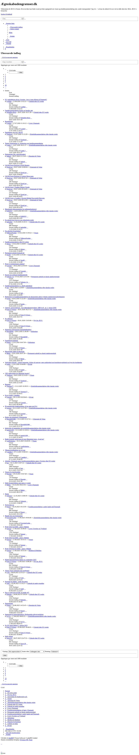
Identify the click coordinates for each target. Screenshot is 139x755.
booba (8, 298)
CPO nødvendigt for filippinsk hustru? (17, 373)
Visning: (5, 651)
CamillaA (10, 452)
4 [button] (5, 80)
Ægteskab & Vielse (34, 156)
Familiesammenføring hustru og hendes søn (19, 110)
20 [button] (6, 85)
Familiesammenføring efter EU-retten (17, 242)
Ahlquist (9, 496)
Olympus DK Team (26, 740)
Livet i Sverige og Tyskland (38, 529)
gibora (9, 244)
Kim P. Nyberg (11, 309)
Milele (9, 485)
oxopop (9, 408)
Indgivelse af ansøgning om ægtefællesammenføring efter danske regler (28, 428)
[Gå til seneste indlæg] (26, 107)
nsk (8, 287)
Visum (36, 233)
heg (8, 463)
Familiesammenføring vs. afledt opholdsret (18, 286)
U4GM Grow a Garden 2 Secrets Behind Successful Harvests (25, 198)
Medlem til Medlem (35, 550)
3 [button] (5, 78)
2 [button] (5, 76)
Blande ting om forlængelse (14, 516)
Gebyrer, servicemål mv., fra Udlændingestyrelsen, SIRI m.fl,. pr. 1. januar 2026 (30, 308)
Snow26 (9, 638)
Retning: (48, 651)
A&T (8, 583)
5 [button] (5, 82)
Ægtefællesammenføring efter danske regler (44, 134)
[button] (5, 68)
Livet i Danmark (34, 123)
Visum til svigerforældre (12, 472)
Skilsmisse (34, 331)
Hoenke (9, 474)
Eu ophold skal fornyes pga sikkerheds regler (19, 220)
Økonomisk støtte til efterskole (14, 351)
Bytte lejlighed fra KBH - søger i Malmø (18, 549)
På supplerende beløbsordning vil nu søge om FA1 (21, 406)
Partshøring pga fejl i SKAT (14, 132)
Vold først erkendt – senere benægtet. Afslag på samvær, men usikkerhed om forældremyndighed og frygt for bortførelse (43, 362)
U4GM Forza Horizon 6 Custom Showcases (19, 176)
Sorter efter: (26, 651)
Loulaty (9, 123)
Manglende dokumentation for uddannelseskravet (21, 209)
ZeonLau (9, 167)
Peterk (9, 342)
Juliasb (9, 156)
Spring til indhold (6, 14)
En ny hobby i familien (12, 395)
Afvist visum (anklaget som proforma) (17, 570)
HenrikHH (10, 331)
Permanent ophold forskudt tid (14, 253)
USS (8, 572)
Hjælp (7, 494)
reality (8, 364)
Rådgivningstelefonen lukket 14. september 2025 (20, 560)
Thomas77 (10, 386)
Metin (8, 353)
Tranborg (9, 134)
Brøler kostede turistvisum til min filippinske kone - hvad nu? (24, 439)
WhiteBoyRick (11, 112)
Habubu (9, 594)
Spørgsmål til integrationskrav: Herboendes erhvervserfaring (24, 614)
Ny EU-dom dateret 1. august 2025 (16, 625)
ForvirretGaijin (11, 518)
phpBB (10, 738)
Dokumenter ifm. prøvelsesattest (15, 154)
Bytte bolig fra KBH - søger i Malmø (17, 527)
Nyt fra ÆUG (38, 320)
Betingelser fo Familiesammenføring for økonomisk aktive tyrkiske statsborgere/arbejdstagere (35, 297)
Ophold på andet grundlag (35, 583)
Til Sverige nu (9, 505)
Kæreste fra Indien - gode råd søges (16, 581)
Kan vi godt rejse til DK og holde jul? (17, 592)
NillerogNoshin (11, 233)
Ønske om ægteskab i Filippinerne (16, 417)
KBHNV (10, 211)
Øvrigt (30, 364)
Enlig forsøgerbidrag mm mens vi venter (18, 483)
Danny (9, 507)
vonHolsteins (11, 441)
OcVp (8, 616)
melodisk (9, 222)
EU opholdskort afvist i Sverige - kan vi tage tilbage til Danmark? (26, 99)
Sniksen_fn (10, 277)
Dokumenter (9, 603)
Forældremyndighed (11, 340)
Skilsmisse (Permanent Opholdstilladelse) (18, 329)
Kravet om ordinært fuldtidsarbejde (16, 275)
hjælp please (9, 636)
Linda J (9, 145)
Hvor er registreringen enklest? (15, 264)
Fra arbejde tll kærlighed (13, 231)
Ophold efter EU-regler (36, 101)
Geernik (9, 266)
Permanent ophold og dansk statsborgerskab (45, 277)
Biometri (7, 384)
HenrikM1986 (11, 419)
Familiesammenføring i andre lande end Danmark (44, 507)
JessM (8, 255)
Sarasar (9, 529)
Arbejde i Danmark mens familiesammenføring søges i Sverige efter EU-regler (30, 461)
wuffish (9, 101)
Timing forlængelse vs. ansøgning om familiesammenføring (24, 143)
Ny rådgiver (9, 319)
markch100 (10, 430)
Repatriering (9, 121)
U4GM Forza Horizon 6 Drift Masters (17, 165)
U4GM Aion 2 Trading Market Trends (17, 187)
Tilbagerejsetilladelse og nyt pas (15, 450)
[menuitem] (16, 27)
